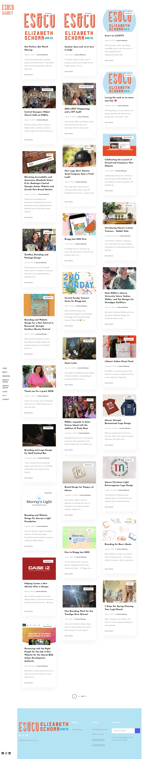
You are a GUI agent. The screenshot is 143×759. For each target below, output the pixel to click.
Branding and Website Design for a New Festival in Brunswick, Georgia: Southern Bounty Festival (38, 324)
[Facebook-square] (2, 753)
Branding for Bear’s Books (118, 544)
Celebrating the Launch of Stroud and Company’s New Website (119, 163)
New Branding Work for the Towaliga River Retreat (79, 612)
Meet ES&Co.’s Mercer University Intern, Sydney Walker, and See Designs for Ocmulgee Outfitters (119, 298)
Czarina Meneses (42, 55)
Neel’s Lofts (71, 363)
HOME (4, 368)
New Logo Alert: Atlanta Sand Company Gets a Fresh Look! (79, 174)
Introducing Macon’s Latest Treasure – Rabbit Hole (119, 229)
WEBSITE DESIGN (5, 381)
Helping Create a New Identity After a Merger (36, 585)
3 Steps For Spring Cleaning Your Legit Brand (119, 608)
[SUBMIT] (137, 730)
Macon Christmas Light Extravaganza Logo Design (119, 484)
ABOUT (4, 372)
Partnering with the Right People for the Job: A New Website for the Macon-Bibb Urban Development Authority (38, 655)
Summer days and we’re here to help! (79, 48)
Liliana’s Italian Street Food (119, 361)
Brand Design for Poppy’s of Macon (79, 488)
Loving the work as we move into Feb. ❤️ (119, 99)
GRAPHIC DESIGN (5, 387)
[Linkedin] (9, 753)
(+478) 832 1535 (98, 739)
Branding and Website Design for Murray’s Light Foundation (37, 518)
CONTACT (5, 399)
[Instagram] (6, 753)
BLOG (4, 395)
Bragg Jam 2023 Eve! (75, 239)
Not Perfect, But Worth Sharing (36, 48)
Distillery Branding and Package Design (36, 256)
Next (83, 696)
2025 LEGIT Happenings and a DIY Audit (77, 110)
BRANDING (6, 376)
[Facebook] (19, 735)
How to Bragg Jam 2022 (77, 552)
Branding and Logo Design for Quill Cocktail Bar (38, 451)
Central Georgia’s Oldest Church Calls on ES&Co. (37, 113)
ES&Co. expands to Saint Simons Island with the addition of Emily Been (77, 425)
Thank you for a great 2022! (38, 391)
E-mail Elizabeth (98, 745)
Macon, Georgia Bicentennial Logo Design (118, 422)
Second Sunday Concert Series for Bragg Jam (77, 299)
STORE (4, 392)
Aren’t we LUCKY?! (114, 36)
